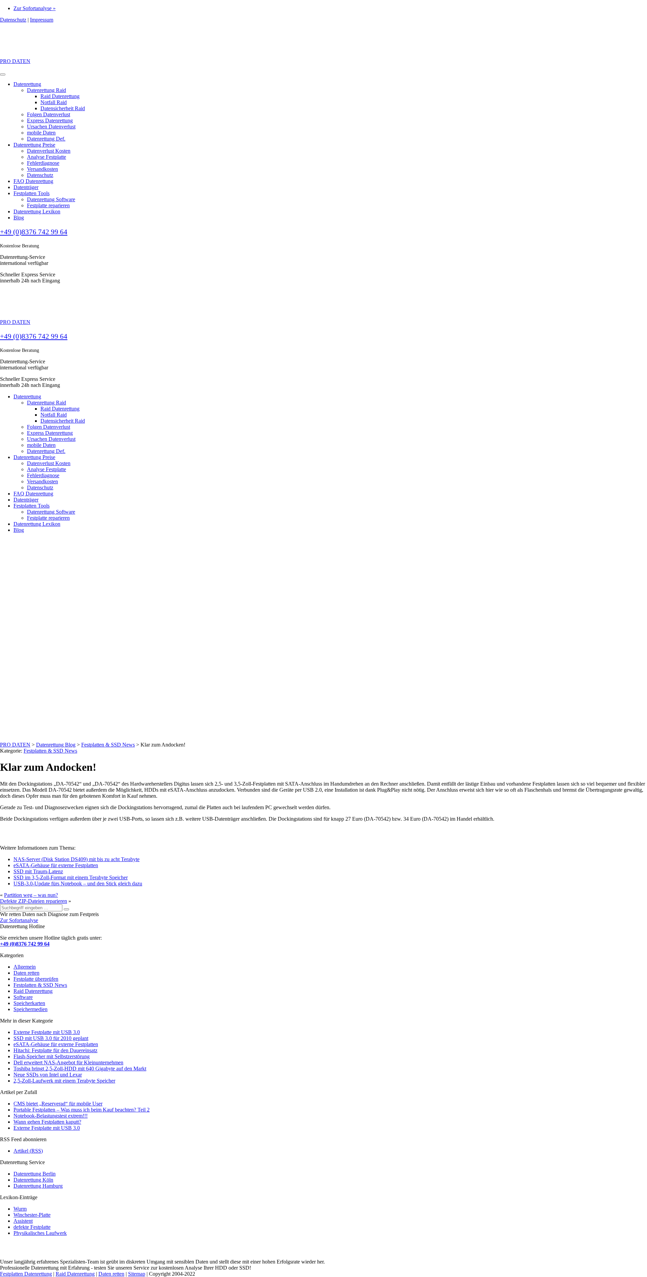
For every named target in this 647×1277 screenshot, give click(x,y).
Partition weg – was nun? (31, 895)
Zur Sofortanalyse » (34, 8)
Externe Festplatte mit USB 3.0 (46, 1032)
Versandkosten (42, 169)
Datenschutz (13, 20)
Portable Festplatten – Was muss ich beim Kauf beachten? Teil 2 (81, 1110)
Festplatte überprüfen (35, 979)
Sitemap (136, 1274)
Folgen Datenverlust (48, 114)
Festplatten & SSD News (50, 751)
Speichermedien (30, 1009)
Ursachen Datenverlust (51, 126)
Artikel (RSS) (28, 1151)
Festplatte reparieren (48, 205)
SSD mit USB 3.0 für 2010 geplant (50, 1038)
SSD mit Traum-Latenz (38, 871)
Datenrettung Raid (46, 90)
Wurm (20, 1209)
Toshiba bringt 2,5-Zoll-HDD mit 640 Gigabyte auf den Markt (79, 1068)
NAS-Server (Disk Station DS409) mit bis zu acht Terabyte (76, 859)
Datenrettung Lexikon (36, 211)
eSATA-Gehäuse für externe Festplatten (55, 865)
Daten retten (26, 973)
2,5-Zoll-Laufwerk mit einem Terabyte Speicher (64, 1081)
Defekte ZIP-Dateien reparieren (33, 901)
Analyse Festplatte (46, 157)
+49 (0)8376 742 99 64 (33, 232)
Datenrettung (27, 84)
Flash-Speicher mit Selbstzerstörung (51, 1056)
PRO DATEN (15, 61)
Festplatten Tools (31, 193)
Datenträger (25, 187)
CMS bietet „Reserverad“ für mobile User (57, 1103)
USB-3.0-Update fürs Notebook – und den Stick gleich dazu (77, 883)
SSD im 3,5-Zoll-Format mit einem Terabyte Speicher (70, 877)
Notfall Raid (53, 102)
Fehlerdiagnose (43, 163)
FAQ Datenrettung (33, 181)
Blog (18, 217)
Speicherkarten (29, 1003)
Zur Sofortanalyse (19, 920)
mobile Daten (41, 132)
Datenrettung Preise (34, 145)
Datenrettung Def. (46, 139)
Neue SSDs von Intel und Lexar (47, 1074)
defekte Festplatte (32, 1227)
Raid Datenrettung (60, 96)
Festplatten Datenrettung (26, 1274)
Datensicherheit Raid (62, 108)
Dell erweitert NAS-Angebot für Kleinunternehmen (68, 1062)
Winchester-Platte (32, 1215)
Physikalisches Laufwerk (40, 1233)
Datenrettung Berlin (34, 1174)
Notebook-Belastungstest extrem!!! (50, 1116)
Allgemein (24, 967)
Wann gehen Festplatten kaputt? (47, 1122)
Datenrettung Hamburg (38, 1186)
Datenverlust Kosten (48, 151)
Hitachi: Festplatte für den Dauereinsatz (55, 1050)
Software (23, 997)
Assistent (23, 1221)
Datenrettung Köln (33, 1180)
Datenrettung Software (51, 199)
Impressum (41, 20)
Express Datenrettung (50, 120)
